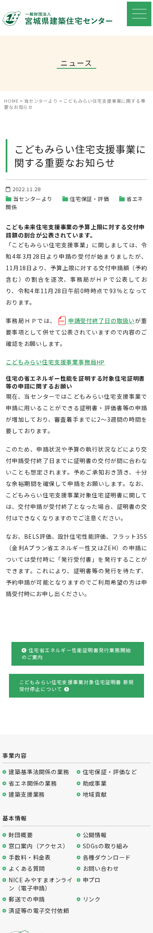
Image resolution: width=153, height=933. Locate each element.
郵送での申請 (27, 899)
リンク (92, 899)
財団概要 (21, 835)
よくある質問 (27, 868)
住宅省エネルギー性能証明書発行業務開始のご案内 (76, 653)
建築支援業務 (27, 794)
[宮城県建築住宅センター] (57, 17)
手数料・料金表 (30, 857)
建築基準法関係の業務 (39, 772)
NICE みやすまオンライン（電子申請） (41, 884)
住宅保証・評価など (110, 772)
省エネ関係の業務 (33, 783)
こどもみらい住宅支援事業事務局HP (55, 362)
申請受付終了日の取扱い (101, 320)
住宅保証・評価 (89, 199)
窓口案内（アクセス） (39, 846)
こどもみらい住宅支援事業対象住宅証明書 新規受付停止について (76, 685)
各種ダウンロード (107, 857)
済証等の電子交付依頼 (39, 911)
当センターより (33, 199)
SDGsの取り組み (106, 846)
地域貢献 (95, 794)
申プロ (92, 880)
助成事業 (95, 783)
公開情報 (95, 835)
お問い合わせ (101, 868)
